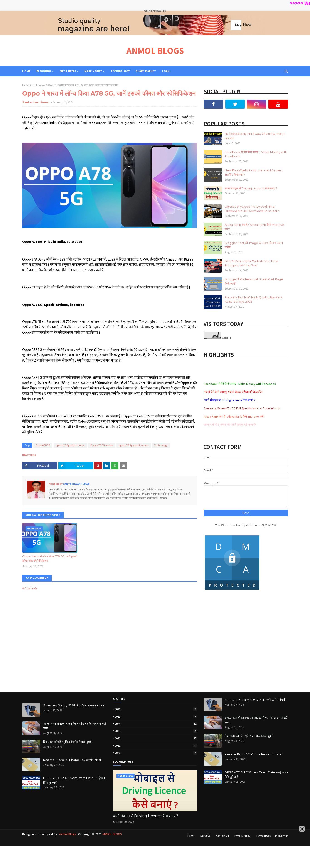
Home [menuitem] (26, 71)
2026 (155, 709)
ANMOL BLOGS (155, 50)
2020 (155, 753)
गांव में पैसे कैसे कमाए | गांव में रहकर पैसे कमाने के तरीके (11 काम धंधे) (255, 136)
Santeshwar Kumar (36, 102)
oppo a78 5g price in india (70, 445)
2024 (155, 724)
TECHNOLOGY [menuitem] (120, 71)
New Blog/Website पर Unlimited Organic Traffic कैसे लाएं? (254, 172)
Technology (38, 85)
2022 (155, 738)
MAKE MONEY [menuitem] (93, 71)
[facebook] (213, 104)
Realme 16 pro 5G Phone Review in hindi (72, 760)
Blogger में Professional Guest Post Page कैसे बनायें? (254, 281)
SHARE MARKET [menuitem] (145, 71)
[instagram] (256, 104)
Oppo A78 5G (43, 445)
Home (25, 85)
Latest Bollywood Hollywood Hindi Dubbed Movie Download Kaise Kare (252, 209)
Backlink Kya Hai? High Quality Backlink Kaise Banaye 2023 (254, 299)
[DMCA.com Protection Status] (232, 590)
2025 (155, 716)
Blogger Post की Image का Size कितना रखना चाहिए (254, 245)
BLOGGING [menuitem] (43, 71)
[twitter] (235, 104)
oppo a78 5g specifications (133, 445)
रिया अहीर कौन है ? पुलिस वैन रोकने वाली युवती (67, 741)
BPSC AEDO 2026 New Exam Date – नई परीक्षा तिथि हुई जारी (74, 780)
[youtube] (278, 104)
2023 (155, 731)
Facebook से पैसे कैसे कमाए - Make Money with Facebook (256, 154)
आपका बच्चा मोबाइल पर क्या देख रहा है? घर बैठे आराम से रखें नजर (74, 726)
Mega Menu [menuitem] (68, 71)
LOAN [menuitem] (166, 71)
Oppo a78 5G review (101, 445)
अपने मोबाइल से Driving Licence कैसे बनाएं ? (251, 188)
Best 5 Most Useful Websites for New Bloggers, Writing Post (251, 263)
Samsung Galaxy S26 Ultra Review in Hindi (73, 705)
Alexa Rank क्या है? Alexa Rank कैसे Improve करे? (254, 227)
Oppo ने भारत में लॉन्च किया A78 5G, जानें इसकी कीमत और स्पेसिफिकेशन (49, 558)
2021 (155, 746)
